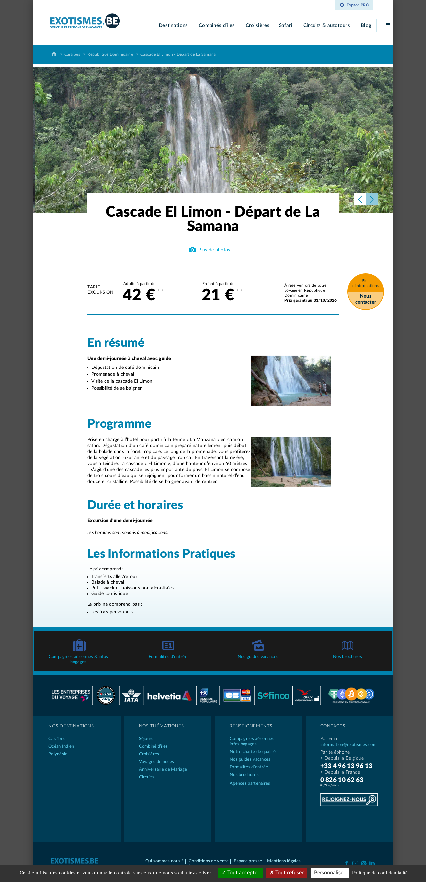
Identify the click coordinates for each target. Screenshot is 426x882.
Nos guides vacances (258, 657)
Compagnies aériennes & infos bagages (78, 659)
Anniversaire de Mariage (163, 769)
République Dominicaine (110, 54)
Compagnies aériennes (252, 741)
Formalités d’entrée (168, 657)
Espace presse (248, 861)
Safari (286, 25)
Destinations (173, 25)
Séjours (146, 739)
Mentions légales (284, 861)
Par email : (331, 738)
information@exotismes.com (348, 745)
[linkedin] (372, 862)
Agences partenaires (250, 783)
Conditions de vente (209, 861)
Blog (366, 25)
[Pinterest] (363, 862)
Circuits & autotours (326, 25)
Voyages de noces (156, 762)
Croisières (258, 25)
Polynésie (58, 754)
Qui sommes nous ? (164, 861)
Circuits (146, 777)
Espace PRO (358, 5)
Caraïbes (72, 54)
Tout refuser (289, 872)
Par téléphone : (336, 752)
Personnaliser (329, 872)
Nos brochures (347, 657)
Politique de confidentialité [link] (380, 872)
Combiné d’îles (153, 746)
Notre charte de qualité (253, 752)
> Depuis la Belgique (342, 758)
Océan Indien (61, 746)
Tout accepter (242, 872)
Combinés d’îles (217, 25)
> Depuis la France (340, 772)
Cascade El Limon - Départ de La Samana (178, 54)
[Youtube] (355, 862)
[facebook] (347, 862)
